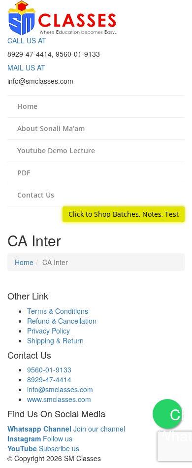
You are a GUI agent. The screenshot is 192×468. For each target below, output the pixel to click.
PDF (23, 172)
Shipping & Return (55, 340)
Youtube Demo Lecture (56, 150)
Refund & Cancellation (61, 321)
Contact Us (35, 195)
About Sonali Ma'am (51, 128)
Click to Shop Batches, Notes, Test (123, 214)
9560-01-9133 (49, 369)
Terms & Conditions (57, 311)
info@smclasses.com (60, 389)
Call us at (26, 40)
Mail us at (26, 67)
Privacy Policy (48, 330)
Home (27, 106)
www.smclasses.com (59, 399)
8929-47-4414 (49, 379)
